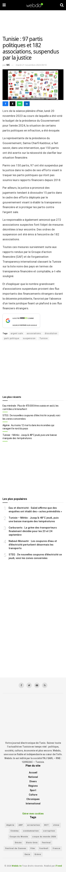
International (33, 803)
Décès (18, 843)
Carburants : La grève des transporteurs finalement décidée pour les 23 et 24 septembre (33, 531)
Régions (33, 785)
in (27, 103)
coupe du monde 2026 (44, 837)
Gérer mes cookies (33, 813)
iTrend (58, 866)
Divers (33, 781)
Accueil (33, 772)
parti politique (11, 338)
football (43, 848)
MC (8, 64)
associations (34, 333)
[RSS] (44, 685)
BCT (46, 825)
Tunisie (43, 338)
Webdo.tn (16, 866)
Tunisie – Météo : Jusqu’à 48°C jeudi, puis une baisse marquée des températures (30, 437)
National (33, 777)
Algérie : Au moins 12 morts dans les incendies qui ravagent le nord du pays (28, 427)
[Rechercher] (61, 5)
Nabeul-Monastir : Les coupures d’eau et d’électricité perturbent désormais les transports (33, 545)
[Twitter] (29, 685)
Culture (33, 794)
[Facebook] (21, 685)
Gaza (27, 854)
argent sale (17, 333)
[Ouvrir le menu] (4, 5)
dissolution (51, 333)
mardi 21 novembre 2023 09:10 (31, 64)
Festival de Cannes (15, 848)
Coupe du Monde (19, 837)
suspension (29, 338)
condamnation (31, 831)
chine (56, 825)
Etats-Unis (32, 843)
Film (32, 848)
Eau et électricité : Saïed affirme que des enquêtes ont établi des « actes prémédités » (35, 509)
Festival (46, 843)
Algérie (10, 825)
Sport (33, 790)
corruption (49, 831)
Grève (38, 854)
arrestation (33, 825)
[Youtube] (37, 685)
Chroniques (33, 799)
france (56, 848)
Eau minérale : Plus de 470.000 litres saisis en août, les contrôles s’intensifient (31, 407)
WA (19, 104)
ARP (21, 825)
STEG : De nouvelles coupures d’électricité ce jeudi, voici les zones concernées (31, 417)
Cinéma (14, 831)
